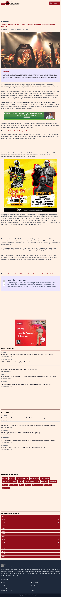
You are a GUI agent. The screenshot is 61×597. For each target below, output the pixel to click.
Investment (52, 482)
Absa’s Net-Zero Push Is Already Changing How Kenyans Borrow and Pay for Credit (26, 384)
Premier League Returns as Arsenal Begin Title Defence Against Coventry (23, 418)
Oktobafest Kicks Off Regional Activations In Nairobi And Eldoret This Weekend (31, 274)
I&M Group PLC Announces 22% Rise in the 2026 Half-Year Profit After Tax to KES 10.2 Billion (28, 377)
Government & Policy (7, 590)
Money (22, 485)
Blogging (12, 478)
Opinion (28, 485)
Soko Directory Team (8, 29)
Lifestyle (4, 485)
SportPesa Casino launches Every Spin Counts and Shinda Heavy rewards (23, 447)
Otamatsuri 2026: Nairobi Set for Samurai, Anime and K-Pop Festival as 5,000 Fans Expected (28, 425)
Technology (5, 488)
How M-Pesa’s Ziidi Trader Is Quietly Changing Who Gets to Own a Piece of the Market (27, 354)
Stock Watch (48, 485)
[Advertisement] (30, 10)
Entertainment (45, 478)
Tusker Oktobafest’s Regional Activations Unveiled (23, 131)
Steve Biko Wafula (6, 371)
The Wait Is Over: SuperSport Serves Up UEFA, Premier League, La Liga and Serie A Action (28, 440)
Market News (13, 485)
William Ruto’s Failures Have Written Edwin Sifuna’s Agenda (19, 369)
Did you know (34, 478)
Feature (20, 482)
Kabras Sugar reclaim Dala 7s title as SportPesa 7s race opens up (20, 433)
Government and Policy (32, 482)
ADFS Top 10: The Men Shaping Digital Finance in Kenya (17, 362)
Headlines (44, 482)
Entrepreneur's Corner (9, 482)
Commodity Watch (22, 478)
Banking (4, 478)
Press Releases (37, 485)
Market (3, 583)
